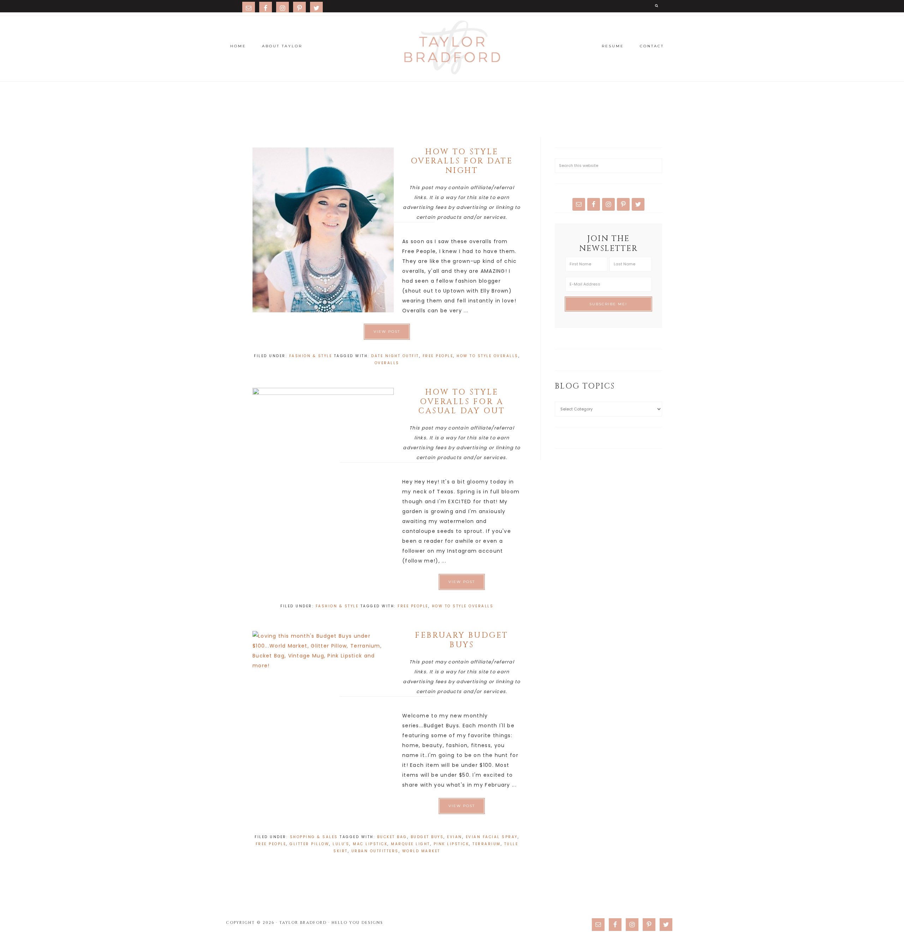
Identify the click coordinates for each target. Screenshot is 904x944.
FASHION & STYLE (310, 356)
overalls (387, 363)
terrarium (486, 844)
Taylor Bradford (452, 47)
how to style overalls (487, 356)
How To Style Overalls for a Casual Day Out (461, 401)
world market (421, 851)
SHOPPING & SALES (314, 837)
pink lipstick (451, 844)
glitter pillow (309, 844)
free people (438, 356)
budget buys (427, 837)
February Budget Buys (462, 640)
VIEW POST (387, 331)
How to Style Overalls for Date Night (462, 161)
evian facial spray (492, 837)
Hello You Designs (357, 922)
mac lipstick (370, 844)
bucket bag (392, 837)
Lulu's (341, 844)
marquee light (410, 844)
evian (454, 837)
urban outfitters (375, 851)
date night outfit (395, 356)
